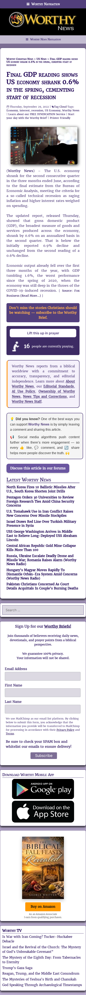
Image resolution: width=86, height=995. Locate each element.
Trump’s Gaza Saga (17, 968)
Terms (10, 733)
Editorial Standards (58, 386)
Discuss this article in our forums (38, 468)
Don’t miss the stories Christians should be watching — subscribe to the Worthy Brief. (43, 313)
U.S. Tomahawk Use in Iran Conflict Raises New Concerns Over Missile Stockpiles (39, 513)
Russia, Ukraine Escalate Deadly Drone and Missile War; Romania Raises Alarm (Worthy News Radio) (41, 560)
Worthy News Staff (27, 401)
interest (25, 110)
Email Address (16, 669)
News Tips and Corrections (45, 396)
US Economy (53, 110)
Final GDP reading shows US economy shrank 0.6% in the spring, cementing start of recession (42, 85)
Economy (12, 110)
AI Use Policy (23, 391)
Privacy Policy (65, 729)
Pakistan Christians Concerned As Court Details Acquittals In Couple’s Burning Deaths (42, 586)
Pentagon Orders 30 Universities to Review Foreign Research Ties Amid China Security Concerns (40, 501)
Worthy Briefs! (57, 626)
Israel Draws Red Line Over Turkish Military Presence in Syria (41, 524)
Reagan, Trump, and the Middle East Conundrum (40, 973)
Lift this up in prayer (43, 333)
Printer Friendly (60, 117)
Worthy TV (12, 930)
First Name (13, 685)
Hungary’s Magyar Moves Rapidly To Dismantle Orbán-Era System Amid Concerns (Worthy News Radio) (41, 574)
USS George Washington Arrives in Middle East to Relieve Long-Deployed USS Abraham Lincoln (41, 536)
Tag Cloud (60, 106)
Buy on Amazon (43, 907)
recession (37, 110)
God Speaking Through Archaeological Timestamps (42, 985)
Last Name (13, 702)
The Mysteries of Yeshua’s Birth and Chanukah (39, 979)
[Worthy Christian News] (43, 21)
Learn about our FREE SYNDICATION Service (36, 114)
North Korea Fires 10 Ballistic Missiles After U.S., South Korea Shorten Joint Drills (40, 489)
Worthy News (70, 110)
